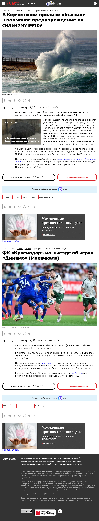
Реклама (57, 458)
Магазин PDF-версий (71, 458)
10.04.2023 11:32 (8, 11)
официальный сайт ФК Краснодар (16, 327)
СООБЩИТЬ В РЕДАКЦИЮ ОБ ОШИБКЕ (68, 464)
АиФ (15, 94)
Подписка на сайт (64, 461)
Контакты (77, 461)
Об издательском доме (30, 458)
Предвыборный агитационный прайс (36, 464)
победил (77, 373)
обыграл (46, 363)
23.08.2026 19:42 (8, 249)
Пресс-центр (47, 458)
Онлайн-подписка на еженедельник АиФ (38, 461)
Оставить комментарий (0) (77, 177)
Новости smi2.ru (10, 241)
